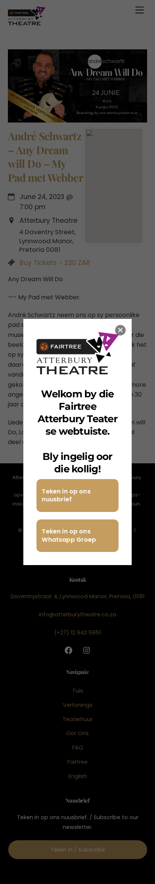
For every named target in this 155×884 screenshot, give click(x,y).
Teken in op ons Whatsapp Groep (69, 535)
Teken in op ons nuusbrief (66, 495)
